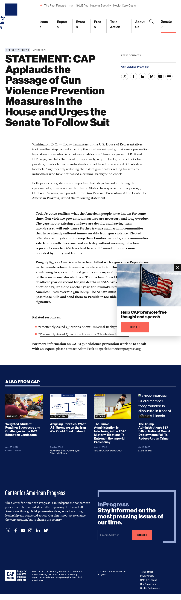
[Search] (151, 26)
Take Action (115, 24)
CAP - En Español (148, 580)
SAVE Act (82, 5)
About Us (140, 24)
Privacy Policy (147, 576)
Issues (44, 24)
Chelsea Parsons (45, 193)
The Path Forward (55, 5)
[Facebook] (15, 530)
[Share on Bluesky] (151, 76)
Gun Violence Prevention (135, 66)
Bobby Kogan (73, 450)
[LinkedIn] (38, 530)
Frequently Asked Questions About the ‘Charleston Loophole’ (84, 334)
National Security (100, 5)
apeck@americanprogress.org (120, 348)
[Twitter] (8, 530)
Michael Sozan (101, 450)
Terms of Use (146, 572)
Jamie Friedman (57, 450)
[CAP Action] (17, 575)
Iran (71, 5)
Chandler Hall (145, 450)
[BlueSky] (45, 530)
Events (80, 24)
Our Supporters (148, 584)
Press (97, 24)
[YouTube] (23, 530)
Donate (166, 22)
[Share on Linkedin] (142, 76)
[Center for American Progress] (11, 17)
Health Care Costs (124, 5)
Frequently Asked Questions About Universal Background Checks (87, 326)
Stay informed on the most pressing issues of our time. (130, 514)
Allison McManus (58, 453)
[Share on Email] (160, 76)
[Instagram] (30, 530)
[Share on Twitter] (124, 76)
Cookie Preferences (150, 588)
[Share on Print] (169, 76)
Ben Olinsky (116, 450)
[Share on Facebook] (133, 76)
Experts (62, 24)
